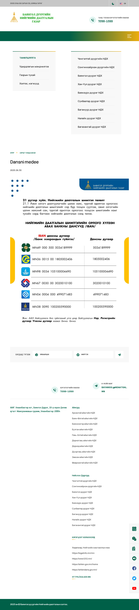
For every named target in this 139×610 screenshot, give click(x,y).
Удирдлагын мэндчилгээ (34, 66)
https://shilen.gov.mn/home (85, 564)
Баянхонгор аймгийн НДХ (84, 423)
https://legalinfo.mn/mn (83, 553)
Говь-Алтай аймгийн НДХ (84, 435)
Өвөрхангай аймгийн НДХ (85, 462)
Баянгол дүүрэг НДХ (90, 75)
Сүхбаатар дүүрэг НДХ (91, 101)
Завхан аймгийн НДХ (82, 457)
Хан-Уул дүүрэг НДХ (90, 84)
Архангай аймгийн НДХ (83, 412)
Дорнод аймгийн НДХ (82, 446)
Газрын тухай (27, 75)
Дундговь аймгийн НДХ (83, 451)
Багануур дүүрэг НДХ (90, 109)
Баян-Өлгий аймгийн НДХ (84, 418)
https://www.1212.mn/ (82, 558)
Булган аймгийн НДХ (82, 429)
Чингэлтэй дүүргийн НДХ (93, 58)
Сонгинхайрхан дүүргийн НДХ (96, 67)
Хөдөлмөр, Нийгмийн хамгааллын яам (91, 547)
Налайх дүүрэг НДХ (89, 118)
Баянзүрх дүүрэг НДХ (90, 92)
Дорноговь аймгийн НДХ (84, 440)
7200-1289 (105, 21)
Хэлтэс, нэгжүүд (29, 83)
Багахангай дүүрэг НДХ (92, 126)
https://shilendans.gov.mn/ (84, 569)
